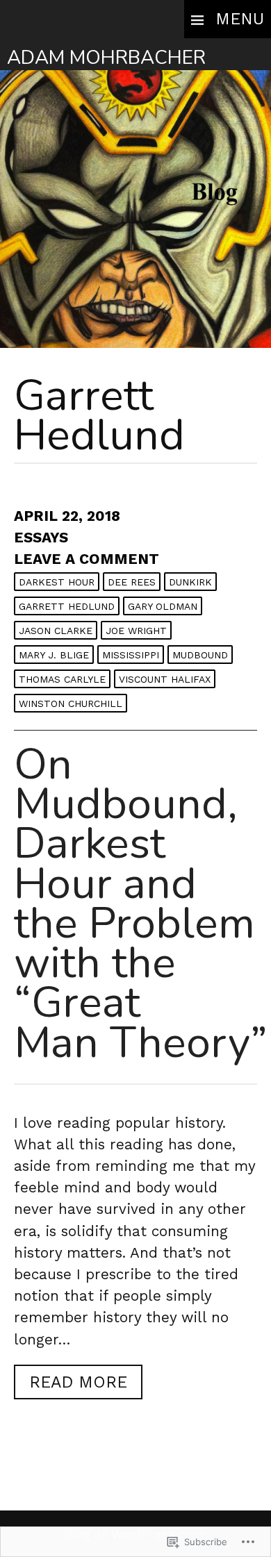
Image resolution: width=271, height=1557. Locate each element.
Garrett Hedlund (67, 606)
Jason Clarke (55, 630)
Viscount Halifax (165, 679)
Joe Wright (136, 630)
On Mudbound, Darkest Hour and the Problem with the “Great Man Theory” (141, 903)
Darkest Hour (57, 582)
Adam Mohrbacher (106, 57)
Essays (41, 537)
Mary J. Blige (54, 654)
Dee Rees (132, 582)
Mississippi (130, 654)
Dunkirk (190, 582)
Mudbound (200, 654)
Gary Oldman (162, 606)
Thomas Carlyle (62, 679)
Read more (70, 1385)
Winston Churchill (70, 703)
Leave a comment (86, 559)
